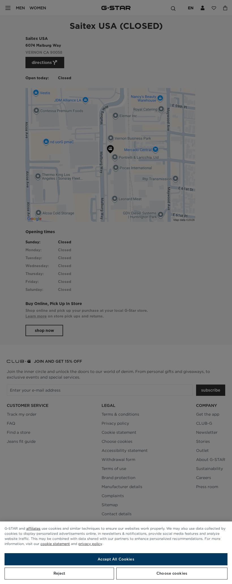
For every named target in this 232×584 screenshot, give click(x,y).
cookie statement (55, 544)
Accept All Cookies (116, 559)
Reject (59, 573)
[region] (116, 552)
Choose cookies (171, 573)
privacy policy (90, 544)
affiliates (33, 528)
